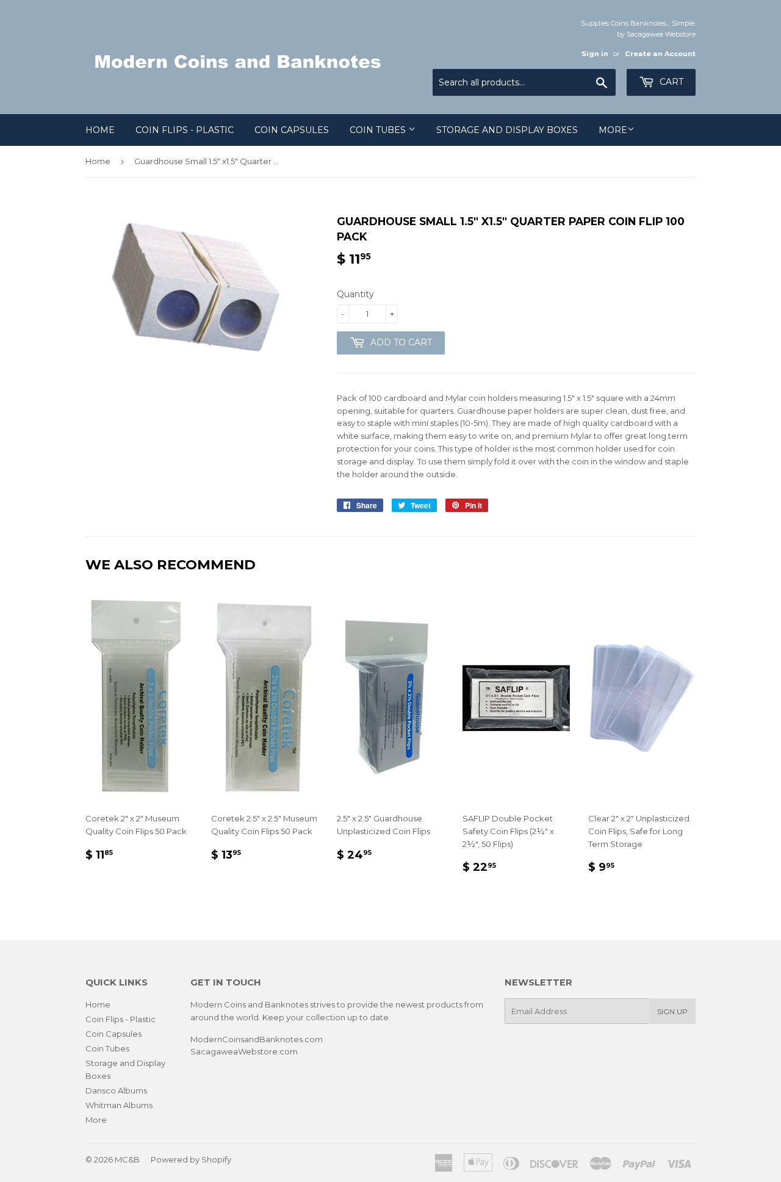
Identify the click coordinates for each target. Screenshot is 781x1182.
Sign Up (672, 1011)
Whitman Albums (119, 1105)
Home (100, 129)
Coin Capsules (291, 129)
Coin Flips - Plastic (184, 129)
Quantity (355, 294)
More (613, 129)
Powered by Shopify (191, 1159)
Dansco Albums (116, 1090)
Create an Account (660, 53)
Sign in (594, 53)
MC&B (127, 1159)
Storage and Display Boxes (507, 129)
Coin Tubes (379, 129)
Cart (670, 81)
